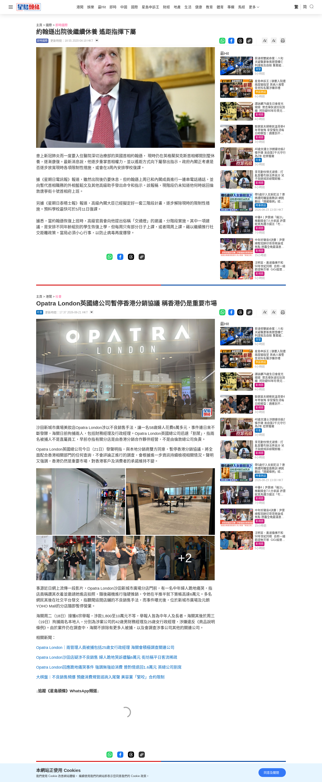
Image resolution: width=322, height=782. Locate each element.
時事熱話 (261, 205)
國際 (49, 25)
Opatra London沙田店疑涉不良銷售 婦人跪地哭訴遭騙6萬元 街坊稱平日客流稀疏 (106, 657)
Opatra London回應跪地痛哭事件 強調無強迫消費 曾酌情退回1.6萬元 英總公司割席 (109, 667)
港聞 (49, 296)
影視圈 (260, 114)
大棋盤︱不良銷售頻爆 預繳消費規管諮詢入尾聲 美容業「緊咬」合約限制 (100, 677)
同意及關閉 (271, 772)
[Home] (28, 7)
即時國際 (61, 25)
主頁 (39, 25)
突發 (258, 69)
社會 (258, 160)
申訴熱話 (261, 92)
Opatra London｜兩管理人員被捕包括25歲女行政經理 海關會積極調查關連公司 (105, 647)
